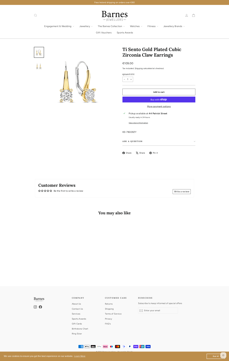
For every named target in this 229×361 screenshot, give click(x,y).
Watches (135, 26)
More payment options (159, 106)
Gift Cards (77, 323)
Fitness (151, 26)
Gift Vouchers (103, 32)
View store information (138, 123)
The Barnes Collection (110, 26)
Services (76, 313)
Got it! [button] (216, 356)
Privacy (108, 319)
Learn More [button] (79, 356)
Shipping (139, 68)
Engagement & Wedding (58, 26)
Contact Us (77, 309)
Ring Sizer (77, 333)
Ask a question (132, 141)
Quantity (128, 74)
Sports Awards (125, 32)
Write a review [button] (181, 191)
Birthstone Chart (80, 328)
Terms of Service (113, 313)
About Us (76, 304)
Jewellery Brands (173, 26)
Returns (109, 304)
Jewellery (85, 26)
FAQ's (108, 323)
